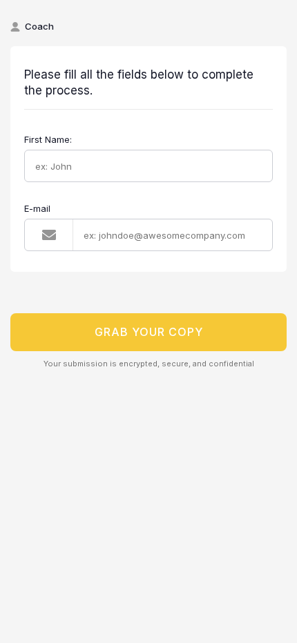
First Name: (48, 139)
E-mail (37, 208)
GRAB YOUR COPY (149, 332)
